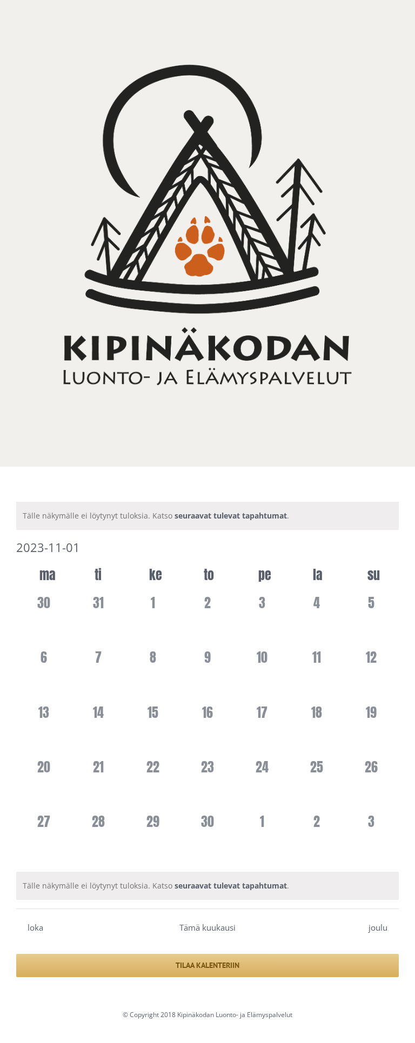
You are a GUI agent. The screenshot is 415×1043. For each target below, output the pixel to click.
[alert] (207, 516)
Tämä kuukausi (207, 927)
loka (35, 927)
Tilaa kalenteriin (207, 965)
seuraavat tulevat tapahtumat (231, 515)
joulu (378, 927)
